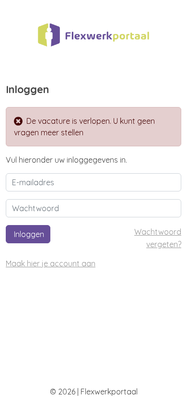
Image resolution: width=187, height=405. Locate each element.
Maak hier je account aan (50, 263)
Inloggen (28, 234)
